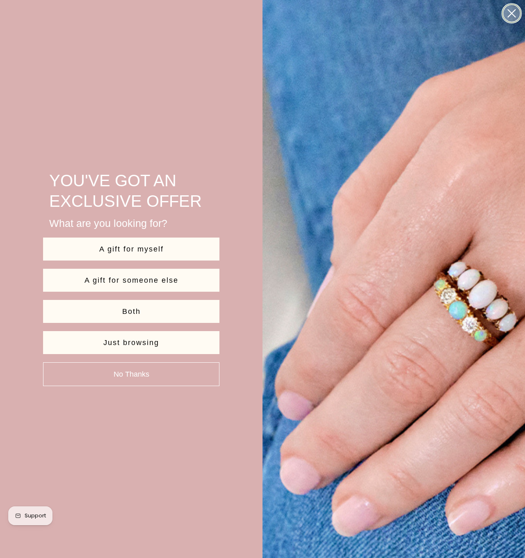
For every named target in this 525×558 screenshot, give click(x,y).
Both (131, 311)
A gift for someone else (131, 280)
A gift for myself (131, 249)
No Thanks (131, 374)
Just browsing (131, 342)
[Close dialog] (511, 13)
